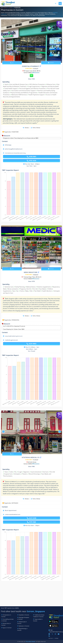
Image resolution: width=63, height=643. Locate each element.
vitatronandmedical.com (12, 514)
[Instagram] (55, 634)
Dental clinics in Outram (6, 624)
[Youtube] (58, 634)
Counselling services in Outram (7, 620)
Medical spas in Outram (22, 622)
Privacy (51, 638)
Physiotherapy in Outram (22, 629)
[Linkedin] (49, 636)
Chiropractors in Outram (6, 615)
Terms (56, 638)
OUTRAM (10, 7)
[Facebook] (49, 634)
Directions (36, 72)
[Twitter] (52, 634)
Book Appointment (10, 510)
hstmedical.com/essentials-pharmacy (15, 153)
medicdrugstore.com (11, 340)
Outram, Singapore (36, 611)
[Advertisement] (31, 594)
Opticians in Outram (24, 626)
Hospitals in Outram (24, 615)
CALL (12, 62)
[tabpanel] (31, 41)
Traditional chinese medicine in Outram (38, 615)
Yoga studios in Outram (37, 620)
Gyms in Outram (7, 627)
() (35, 68)
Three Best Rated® (30, 641)
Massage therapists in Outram (23, 618)
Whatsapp (8, 145)
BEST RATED (4, 7)
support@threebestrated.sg (56, 631)
